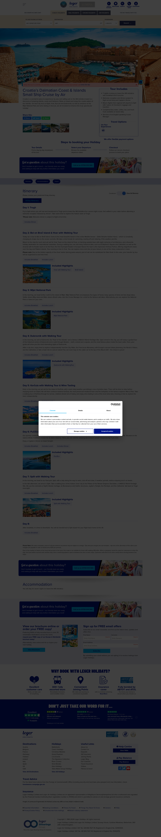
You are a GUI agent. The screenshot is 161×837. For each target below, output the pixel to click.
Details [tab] (80, 410)
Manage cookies (79, 431)
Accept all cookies (107, 431)
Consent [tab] (52, 410)
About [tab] (108, 410)
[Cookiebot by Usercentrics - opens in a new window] (112, 404)
